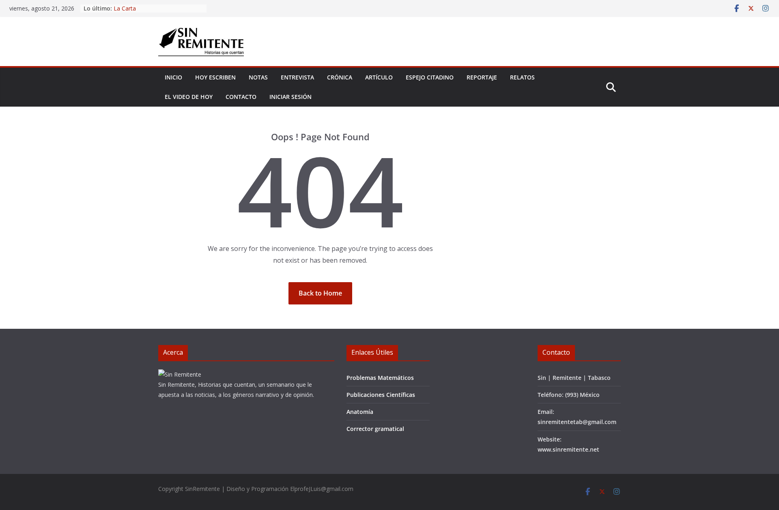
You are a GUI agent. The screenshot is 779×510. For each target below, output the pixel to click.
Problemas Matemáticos (380, 377)
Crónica (339, 77)
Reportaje (482, 77)
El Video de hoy (189, 97)
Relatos (522, 77)
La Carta (125, 11)
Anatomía (359, 412)
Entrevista (297, 77)
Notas (258, 77)
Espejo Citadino (430, 77)
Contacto (241, 97)
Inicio (173, 77)
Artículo (379, 77)
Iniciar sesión (290, 97)
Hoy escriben (215, 77)
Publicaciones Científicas (380, 395)
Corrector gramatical (375, 429)
